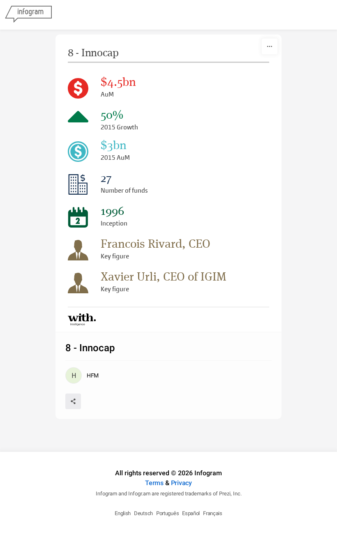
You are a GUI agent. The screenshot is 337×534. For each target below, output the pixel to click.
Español (191, 513)
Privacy (181, 483)
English (123, 513)
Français (212, 513)
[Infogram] (28, 15)
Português (167, 513)
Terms (154, 483)
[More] (269, 46)
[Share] (73, 401)
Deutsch (143, 513)
